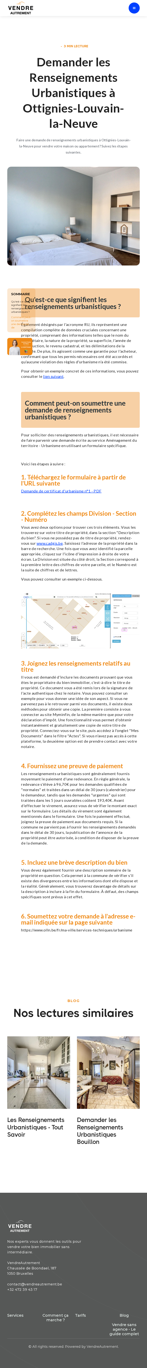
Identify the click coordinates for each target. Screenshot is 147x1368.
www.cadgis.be (50, 543)
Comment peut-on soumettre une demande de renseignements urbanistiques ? (21, 326)
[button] (134, 8)
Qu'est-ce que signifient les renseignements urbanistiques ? (21, 306)
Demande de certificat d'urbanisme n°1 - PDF (61, 491)
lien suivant (53, 376)
